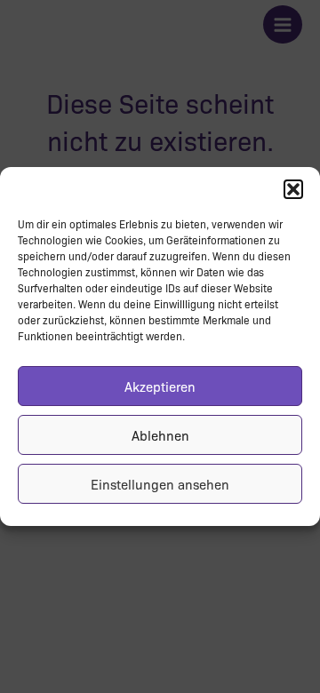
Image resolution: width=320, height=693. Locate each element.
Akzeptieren (160, 386)
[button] (293, 189)
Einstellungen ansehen (160, 484)
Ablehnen (160, 435)
